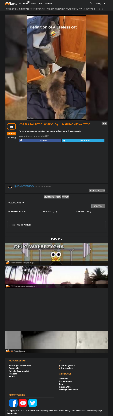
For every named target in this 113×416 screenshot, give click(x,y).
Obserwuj (98, 190)
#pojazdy (60, 9)
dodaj (99, 206)
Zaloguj (98, 3)
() (12, 138)
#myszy (65, 197)
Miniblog (48, 3)
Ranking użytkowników (20, 365)
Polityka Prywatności (19, 371)
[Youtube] (23, 402)
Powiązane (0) (16, 202)
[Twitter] (32, 402)
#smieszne (11, 9)
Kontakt (12, 376)
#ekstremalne (37, 9)
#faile (82, 9)
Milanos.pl (33, 410)
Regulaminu (12, 413)
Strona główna (67, 365)
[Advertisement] (56, 163)
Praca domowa (65, 381)
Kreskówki (63, 378)
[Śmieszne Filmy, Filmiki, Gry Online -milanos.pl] (11, 3)
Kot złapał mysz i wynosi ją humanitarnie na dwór (54, 124)
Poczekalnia (24, 3)
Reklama (13, 373)
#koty (58, 197)
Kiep (61, 384)
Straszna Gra (65, 386)
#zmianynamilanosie (68, 389)
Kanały (33, 3)
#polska (49, 9)
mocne (11, 133)
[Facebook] (13, 402)
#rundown (23, 9)
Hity (40, 3)
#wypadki (90, 9)
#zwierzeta (72, 9)
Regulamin (14, 368)
